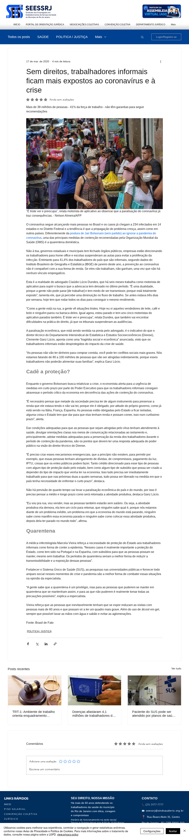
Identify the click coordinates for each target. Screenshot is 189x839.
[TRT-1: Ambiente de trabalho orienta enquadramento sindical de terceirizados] (34, 690)
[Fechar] (184, 831)
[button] (45, 24)
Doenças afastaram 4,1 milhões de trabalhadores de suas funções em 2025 (93, 714)
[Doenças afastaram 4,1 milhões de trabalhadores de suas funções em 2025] (94, 690)
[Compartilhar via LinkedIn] (46, 644)
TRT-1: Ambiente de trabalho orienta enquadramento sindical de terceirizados (33, 714)
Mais (98, 37)
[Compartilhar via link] (55, 644)
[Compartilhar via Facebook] (28, 644)
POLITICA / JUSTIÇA (72, 37)
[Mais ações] (160, 61)
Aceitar (173, 831)
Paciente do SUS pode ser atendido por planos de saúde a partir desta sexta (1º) (154, 714)
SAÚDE (43, 37)
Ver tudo (176, 668)
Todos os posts (19, 37)
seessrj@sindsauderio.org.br (165, 810)
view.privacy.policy (67, 834)
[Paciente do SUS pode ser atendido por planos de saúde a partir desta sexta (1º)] (154, 690)
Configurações (151, 831)
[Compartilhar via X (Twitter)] (37, 644)
